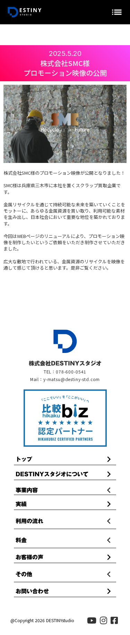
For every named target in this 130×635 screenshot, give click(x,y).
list (117, 12)
